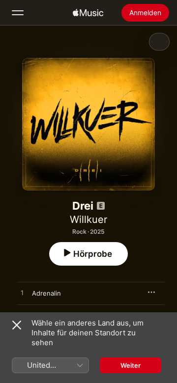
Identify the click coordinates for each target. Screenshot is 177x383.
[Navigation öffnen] (18, 13)
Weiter (130, 365)
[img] (88, 12)
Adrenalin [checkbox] (46, 293)
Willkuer (88, 219)
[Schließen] (16, 325)
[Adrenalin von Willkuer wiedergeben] (22, 293)
